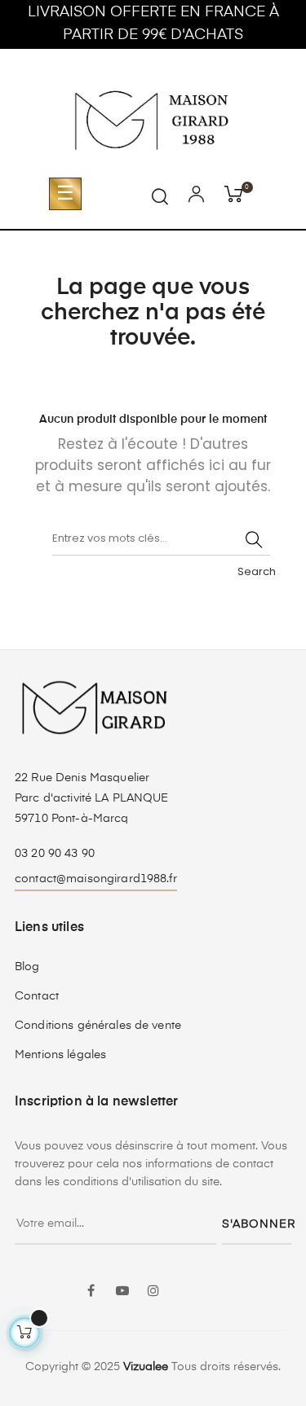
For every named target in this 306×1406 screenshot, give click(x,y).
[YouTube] (122, 1292)
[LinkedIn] (184, 1281)
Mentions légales (60, 1055)
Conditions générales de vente (98, 1025)
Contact (37, 996)
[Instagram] (153, 1292)
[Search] (253, 539)
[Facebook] (91, 1292)
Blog (27, 967)
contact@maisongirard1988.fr (96, 879)
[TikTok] (215, 1281)
